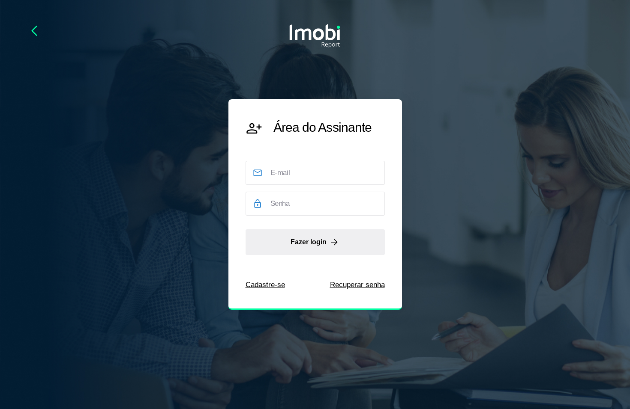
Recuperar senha (357, 285)
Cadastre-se (265, 285)
